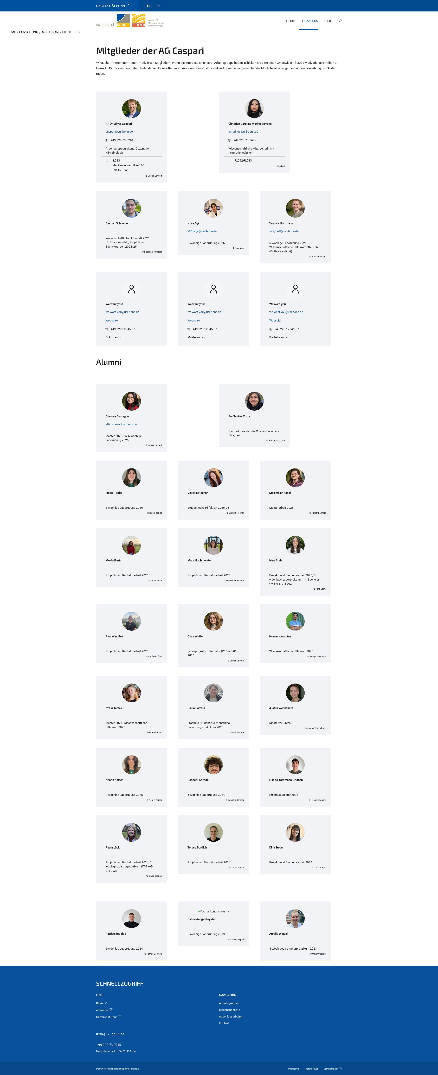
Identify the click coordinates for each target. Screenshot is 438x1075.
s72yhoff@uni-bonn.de (284, 231)
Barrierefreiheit (331, 1068)
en (158, 6)
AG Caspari (50, 32)
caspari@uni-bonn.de (119, 131)
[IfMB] (130, 20)
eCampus (102, 1010)
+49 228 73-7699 (245, 140)
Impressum (293, 1068)
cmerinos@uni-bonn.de (243, 131)
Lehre (328, 21)
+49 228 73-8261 (122, 140)
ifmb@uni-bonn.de (110, 1034)
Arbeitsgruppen (229, 1003)
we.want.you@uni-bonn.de (122, 312)
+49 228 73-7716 (108, 1044)
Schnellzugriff (119, 983)
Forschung (310, 21)
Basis (99, 1003)
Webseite (112, 320)
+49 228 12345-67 (123, 329)
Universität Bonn (110, 6)
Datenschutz (311, 1068)
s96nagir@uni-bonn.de (202, 231)
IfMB (12, 32)
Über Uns (289, 21)
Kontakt (224, 1023)
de (149, 6)
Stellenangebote (229, 1010)
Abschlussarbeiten (231, 1016)
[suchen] (339, 23)
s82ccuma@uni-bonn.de (121, 424)
